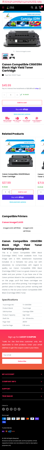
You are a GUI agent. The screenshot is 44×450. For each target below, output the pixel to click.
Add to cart (22, 103)
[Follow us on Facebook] (3, 409)
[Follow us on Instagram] (11, 409)
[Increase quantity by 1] (17, 95)
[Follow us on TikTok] (19, 409)
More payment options (22, 114)
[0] (40, 7)
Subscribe (22, 361)
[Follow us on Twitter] (7, 409)
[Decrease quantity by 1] (4, 95)
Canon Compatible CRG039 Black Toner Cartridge (16, 175)
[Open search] (32, 7)
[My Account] (36, 7)
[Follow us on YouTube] (15, 409)
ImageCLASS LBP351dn (12, 228)
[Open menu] (3, 7)
